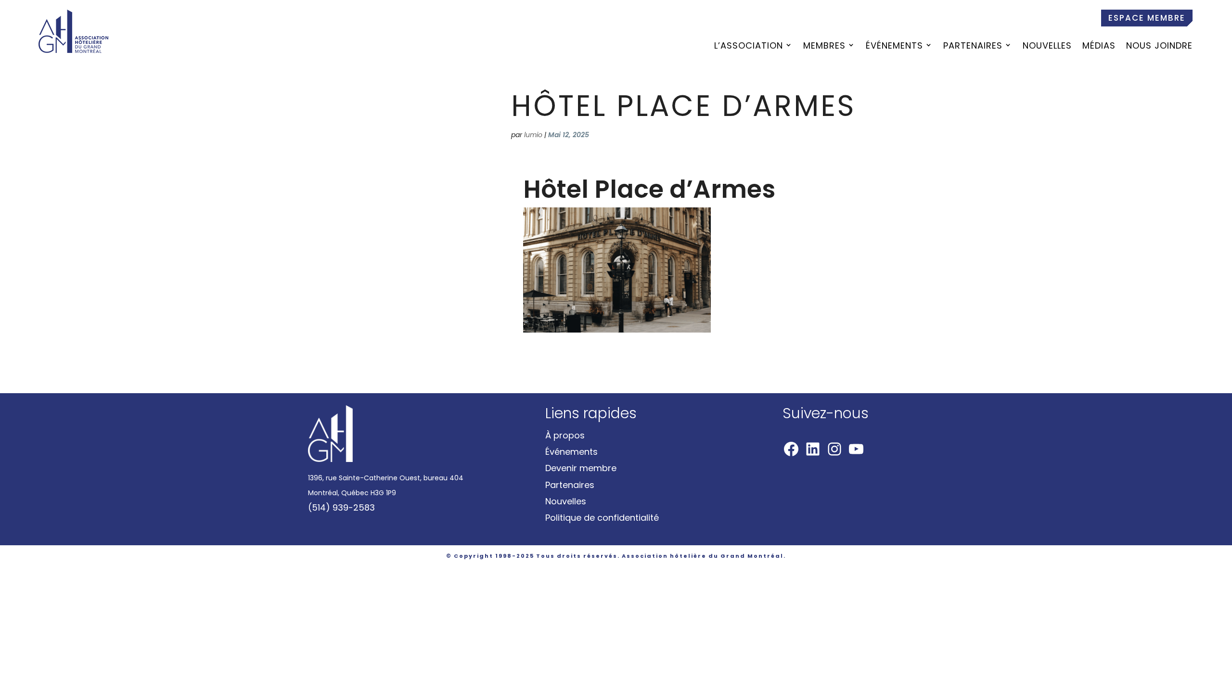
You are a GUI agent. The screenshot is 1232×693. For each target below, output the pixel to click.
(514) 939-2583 (341, 507)
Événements (894, 46)
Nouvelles (1047, 46)
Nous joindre (1159, 46)
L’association (748, 46)
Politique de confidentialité (602, 518)
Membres (824, 46)
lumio (533, 135)
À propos (565, 435)
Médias (1099, 46)
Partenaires (972, 46)
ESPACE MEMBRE (1146, 18)
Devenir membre (580, 468)
